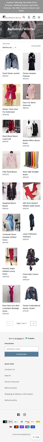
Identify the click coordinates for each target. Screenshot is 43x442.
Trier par (6, 44)
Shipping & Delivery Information (19, 394)
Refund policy (11, 388)
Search (8, 375)
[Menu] (39, 17)
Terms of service (12, 382)
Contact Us (10, 369)
